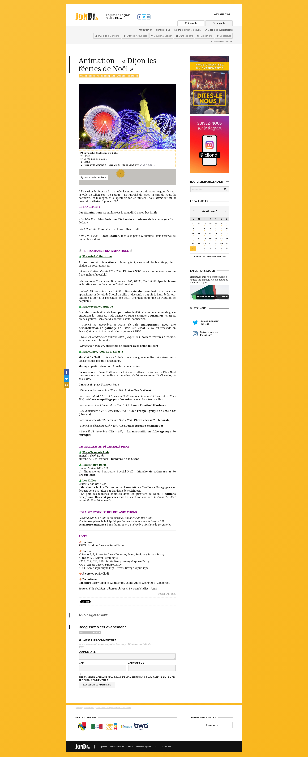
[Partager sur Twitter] (66, 378)
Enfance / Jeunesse (136, 36)
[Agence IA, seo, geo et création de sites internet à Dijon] (141, 726)
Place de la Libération (95, 164)
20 (210, 238)
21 (215, 238)
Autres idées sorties (91, 76)
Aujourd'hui (145, 30)
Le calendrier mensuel (187, 30)
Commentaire (87, 652)
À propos (103, 747)
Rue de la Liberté (130, 164)
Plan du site (166, 747)
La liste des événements (219, 30)
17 (193, 238)
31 (216, 223)
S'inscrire (211, 725)
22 (221, 238)
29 (204, 223)
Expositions (206, 36)
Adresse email (137, 663)
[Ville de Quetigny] (126, 726)
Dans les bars (185, 36)
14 (215, 233)
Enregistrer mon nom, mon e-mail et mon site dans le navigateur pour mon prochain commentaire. (127, 679)
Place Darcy (114, 164)
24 (193, 243)
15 (221, 233)
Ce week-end (163, 30)
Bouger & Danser (162, 36)
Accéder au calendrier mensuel (210, 256)
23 (227, 238)
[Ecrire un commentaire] (66, 385)
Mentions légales (143, 747)
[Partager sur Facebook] (66, 372)
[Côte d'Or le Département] (112, 726)
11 (199, 233)
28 (199, 223)
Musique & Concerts (108, 36)
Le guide (192, 23)
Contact (130, 747)
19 (204, 238)
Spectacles (225, 36)
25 (199, 243)
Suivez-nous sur (210, 322)
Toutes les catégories (220, 41)
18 (199, 238)
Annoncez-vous (222, 14)
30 (210, 223)
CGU (156, 747)
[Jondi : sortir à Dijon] (86, 16)
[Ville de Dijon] (82, 726)
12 (204, 233)
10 (193, 233)
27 (193, 223)
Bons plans (109, 76)
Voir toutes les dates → (96, 159)
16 (227, 233)
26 (204, 243)
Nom (82, 663)
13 (210, 233)
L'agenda (220, 23)
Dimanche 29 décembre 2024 (101, 153)
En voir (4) (147, 164)
